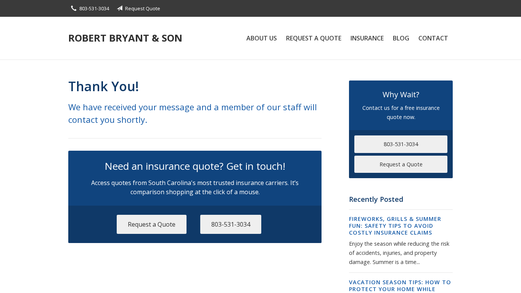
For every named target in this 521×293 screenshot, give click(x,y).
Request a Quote (313, 38)
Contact (433, 38)
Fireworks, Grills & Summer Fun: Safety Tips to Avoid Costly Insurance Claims (395, 225)
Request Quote (142, 8)
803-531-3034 (94, 8)
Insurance (367, 38)
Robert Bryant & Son (125, 38)
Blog (401, 38)
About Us (261, 38)
